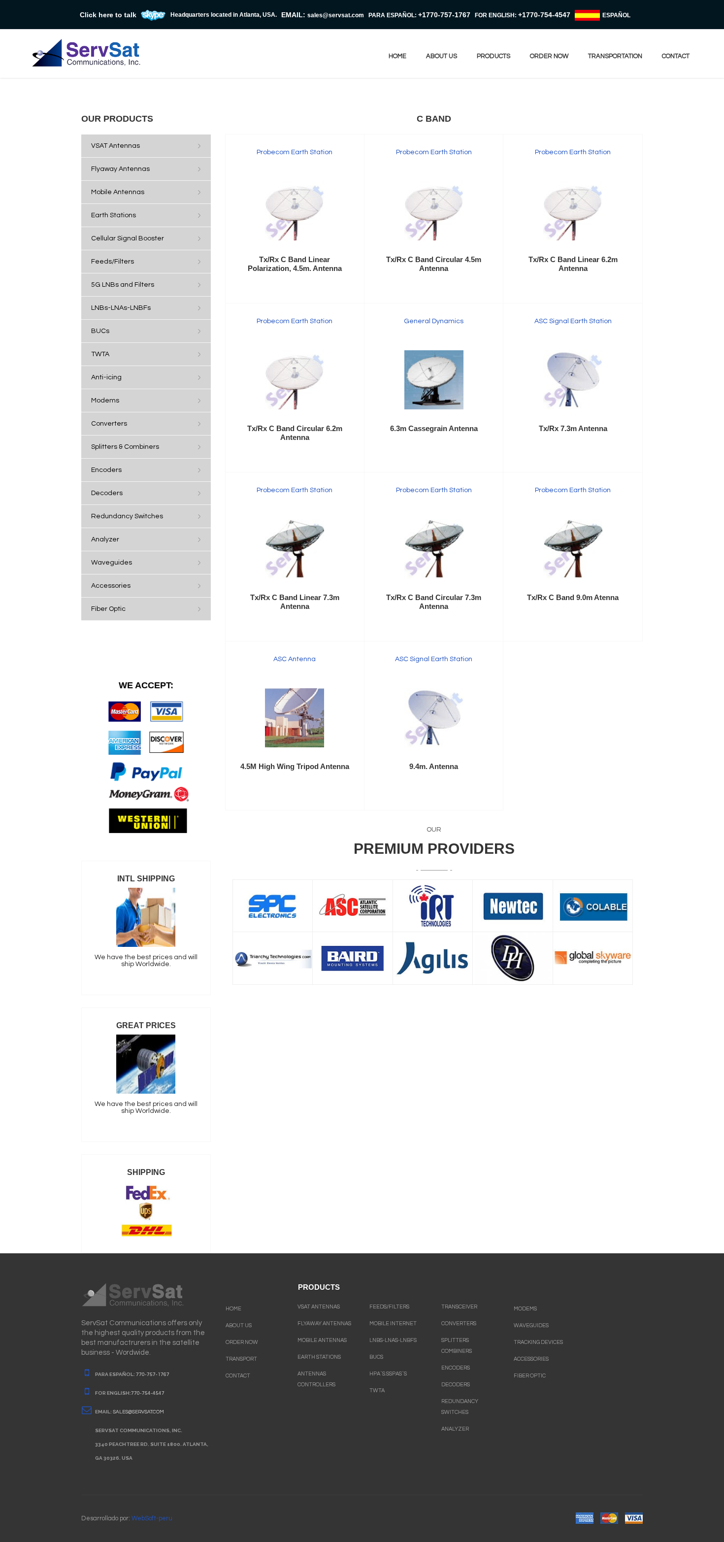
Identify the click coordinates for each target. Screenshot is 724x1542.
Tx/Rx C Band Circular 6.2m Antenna (294, 432)
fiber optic (530, 1375)
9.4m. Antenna (433, 766)
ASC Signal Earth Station (573, 321)
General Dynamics (433, 321)
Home (397, 56)
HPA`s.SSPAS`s (388, 1373)
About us (441, 56)
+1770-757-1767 (444, 15)
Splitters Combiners (456, 1346)
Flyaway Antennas (324, 1323)
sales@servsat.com (138, 1411)
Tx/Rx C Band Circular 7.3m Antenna (433, 601)
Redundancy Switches (459, 1407)
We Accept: (146, 685)
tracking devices (538, 1342)
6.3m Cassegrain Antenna (434, 428)
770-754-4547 (148, 1393)
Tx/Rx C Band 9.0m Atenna (573, 597)
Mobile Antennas (322, 1340)
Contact (238, 1375)
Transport (241, 1359)
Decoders (455, 1384)
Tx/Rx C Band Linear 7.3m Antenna (294, 601)
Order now (549, 56)
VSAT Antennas (318, 1306)
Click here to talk (108, 15)
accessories (531, 1359)
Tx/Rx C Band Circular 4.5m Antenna (433, 263)
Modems (525, 1308)
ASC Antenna (294, 659)
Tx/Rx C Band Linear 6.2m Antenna (573, 263)
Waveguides (531, 1325)
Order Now (242, 1342)
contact (676, 56)
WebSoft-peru (152, 1518)
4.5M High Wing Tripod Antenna (294, 766)
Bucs (376, 1357)
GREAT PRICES (146, 1025)
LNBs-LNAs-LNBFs (393, 1340)
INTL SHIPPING (146, 878)
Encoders (455, 1368)
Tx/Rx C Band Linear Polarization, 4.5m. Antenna (295, 263)
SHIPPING (146, 1172)
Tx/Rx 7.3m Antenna (573, 428)
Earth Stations (319, 1357)
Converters (458, 1323)
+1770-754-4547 (544, 15)
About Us (239, 1325)
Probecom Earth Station (294, 152)
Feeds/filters (389, 1306)
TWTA (377, 1390)
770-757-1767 (152, 1374)
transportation (615, 56)
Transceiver (459, 1306)
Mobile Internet (393, 1323)
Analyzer (455, 1429)
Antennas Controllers (316, 1379)
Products (493, 56)
